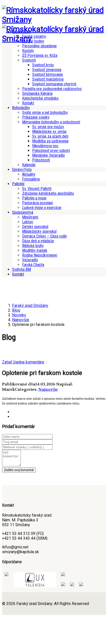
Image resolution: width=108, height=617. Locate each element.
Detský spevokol (35, 226)
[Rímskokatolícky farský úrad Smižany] (54, 19)
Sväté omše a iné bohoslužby (45, 112)
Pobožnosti (41, 160)
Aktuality (28, 174)
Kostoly (28, 50)
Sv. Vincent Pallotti (36, 188)
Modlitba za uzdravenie (50, 141)
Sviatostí (29, 60)
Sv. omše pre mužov (48, 126)
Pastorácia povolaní (37, 202)
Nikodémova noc (45, 145)
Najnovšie (48, 389)
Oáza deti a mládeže (38, 241)
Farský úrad (21, 31)
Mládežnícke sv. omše (49, 131)
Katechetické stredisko (40, 98)
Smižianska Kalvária (37, 93)
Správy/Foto (22, 169)
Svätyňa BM (21, 269)
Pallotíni (18, 183)
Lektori (27, 222)
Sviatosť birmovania (47, 74)
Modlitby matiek (34, 250)
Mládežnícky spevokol (39, 231)
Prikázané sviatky (35, 117)
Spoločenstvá (22, 212)
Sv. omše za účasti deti (50, 136)
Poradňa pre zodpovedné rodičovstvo (52, 88)
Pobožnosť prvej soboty (51, 150)
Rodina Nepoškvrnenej (39, 255)
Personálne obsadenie (39, 46)
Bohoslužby (21, 107)
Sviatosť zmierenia (46, 69)
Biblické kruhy (33, 245)
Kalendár (29, 164)
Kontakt (28, 103)
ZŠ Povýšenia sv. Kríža (39, 55)
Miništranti (30, 217)
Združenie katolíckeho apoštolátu (48, 193)
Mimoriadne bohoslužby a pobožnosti (51, 122)
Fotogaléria (31, 179)
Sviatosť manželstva (48, 79)
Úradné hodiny (33, 41)
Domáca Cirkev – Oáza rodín (44, 236)
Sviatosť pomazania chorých (54, 84)
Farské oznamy (34, 36)
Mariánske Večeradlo (48, 155)
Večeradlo (30, 260)
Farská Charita (33, 264)
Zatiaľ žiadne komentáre (23, 362)
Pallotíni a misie (34, 198)
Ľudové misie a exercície (41, 207)
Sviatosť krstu (43, 65)
